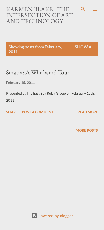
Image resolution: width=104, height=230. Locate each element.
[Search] (83, 9)
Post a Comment (38, 112)
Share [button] (12, 112)
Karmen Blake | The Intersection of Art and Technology (39, 15)
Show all (85, 46)
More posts (87, 130)
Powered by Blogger (55, 215)
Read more (87, 112)
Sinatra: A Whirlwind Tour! (38, 72)
